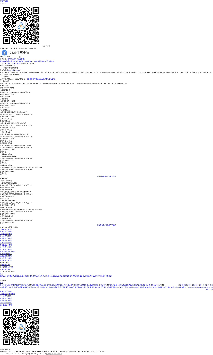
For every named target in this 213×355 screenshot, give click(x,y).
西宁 (34, 276)
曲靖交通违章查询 (6, 232)
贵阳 (71, 276)
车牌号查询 (38, 61)
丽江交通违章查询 (6, 240)
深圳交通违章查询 (6, 300)
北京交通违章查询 (6, 292)
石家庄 (27, 276)
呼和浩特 (102, 276)
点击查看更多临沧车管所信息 (106, 225)
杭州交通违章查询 (6, 305)
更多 (1, 274)
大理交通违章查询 (6, 254)
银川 (41, 276)
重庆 (11, 276)
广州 (90, 276)
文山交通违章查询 (6, 249)
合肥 (54, 276)
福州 (94, 276)
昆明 (74, 276)
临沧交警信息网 (5, 265)
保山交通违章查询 (6, 236)
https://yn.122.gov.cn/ (13, 70)
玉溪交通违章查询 (6, 234)
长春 (19, 276)
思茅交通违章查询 (6, 243)
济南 (47, 276)
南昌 (87, 276)
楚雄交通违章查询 (6, 245)
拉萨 (81, 276)
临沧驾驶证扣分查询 (6, 267)
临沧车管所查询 (5, 269)
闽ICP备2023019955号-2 (54, 354)
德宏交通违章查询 (6, 256)
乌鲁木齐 (109, 276)
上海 (8, 276)
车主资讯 (45, 61)
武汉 (61, 276)
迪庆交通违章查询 (6, 260)
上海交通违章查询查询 (7, 294)
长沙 (57, 276)
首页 (1, 1)
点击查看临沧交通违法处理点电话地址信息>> (41, 79)
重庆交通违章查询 (6, 298)
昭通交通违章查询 (6, 238)
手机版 (5, 1)
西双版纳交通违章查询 (7, 251)
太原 (51, 276)
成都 (67, 276)
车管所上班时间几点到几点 (17, 59)
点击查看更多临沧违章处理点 (106, 176)
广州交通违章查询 (6, 296)
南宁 (77, 276)
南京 (64, 276)
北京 (1, 276)
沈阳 (22, 276)
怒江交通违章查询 (6, 258)
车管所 (32, 61)
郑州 (44, 276)
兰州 (31, 276)
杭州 (84, 276)
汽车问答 (51, 61)
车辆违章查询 (7, 61)
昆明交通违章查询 (6, 229)
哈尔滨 (15, 276)
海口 (97, 276)
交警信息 (26, 61)
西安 (37, 276)
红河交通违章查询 (6, 247)
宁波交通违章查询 (6, 303)
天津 (4, 276)
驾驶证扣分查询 (18, 61)
